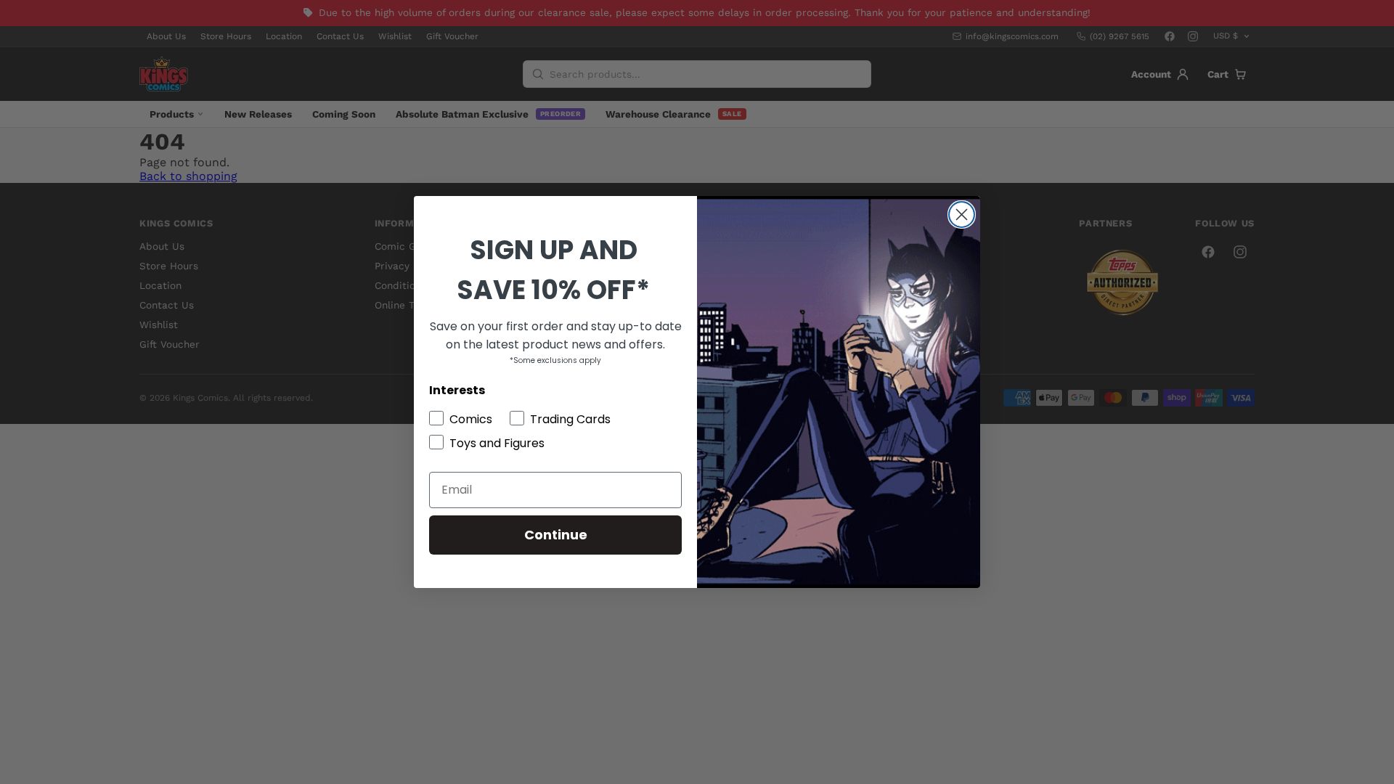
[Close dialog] (961, 214)
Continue (555, 535)
